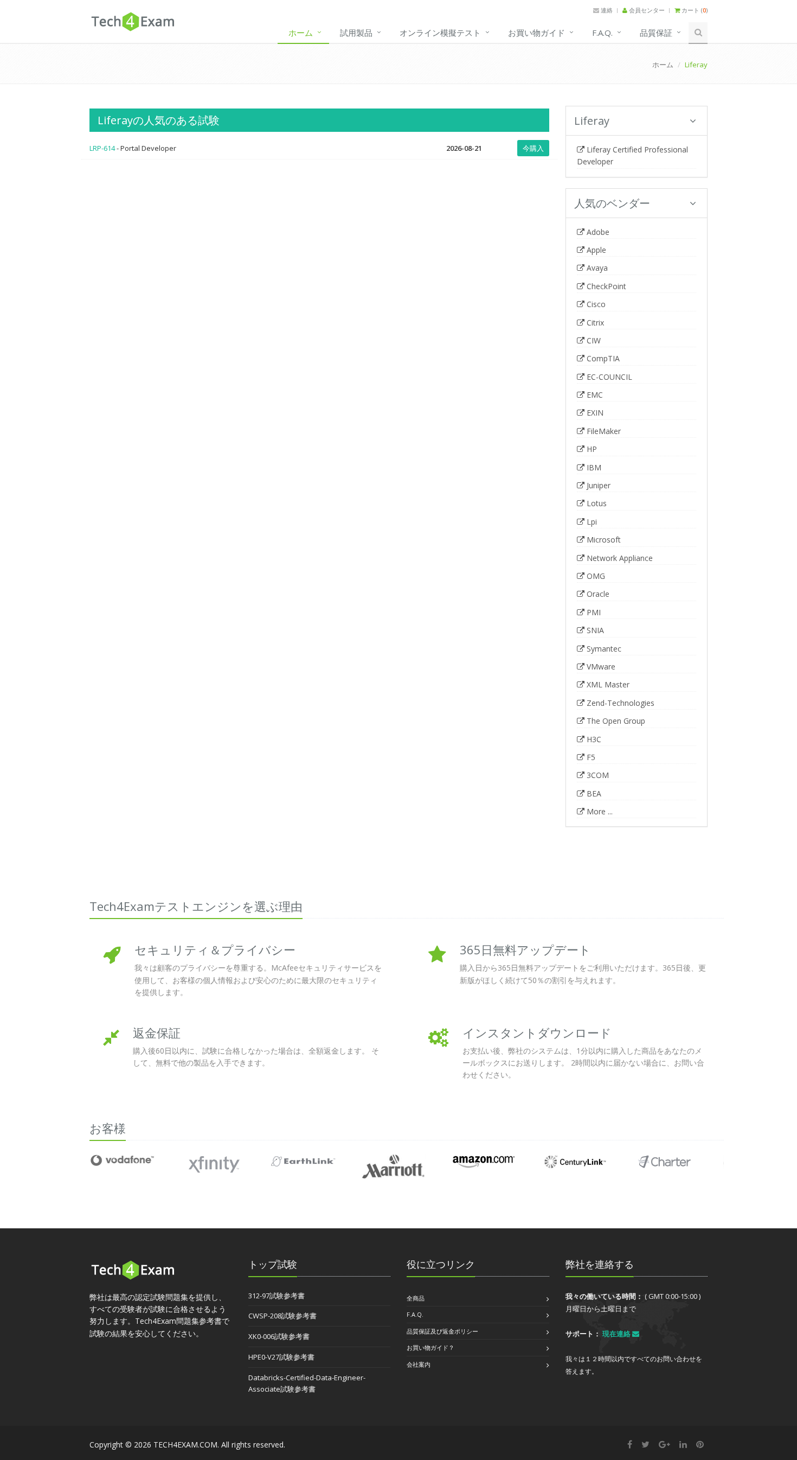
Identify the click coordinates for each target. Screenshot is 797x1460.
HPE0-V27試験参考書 (281, 1357)
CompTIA (602, 358)
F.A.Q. (602, 32)
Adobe (596, 232)
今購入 (533, 148)
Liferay (591, 120)
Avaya (596, 268)
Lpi (590, 522)
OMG (594, 576)
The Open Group (614, 721)
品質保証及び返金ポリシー (442, 1331)
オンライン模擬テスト (440, 32)
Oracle (596, 594)
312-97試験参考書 (276, 1295)
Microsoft (602, 539)
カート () (694, 10)
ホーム (300, 32)
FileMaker (602, 431)
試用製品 (356, 32)
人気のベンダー (612, 203)
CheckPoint (605, 286)
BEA (592, 793)
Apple (595, 250)
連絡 (606, 10)
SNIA (594, 630)
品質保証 (656, 32)
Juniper (597, 485)
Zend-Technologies (619, 703)
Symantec (602, 648)
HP (590, 449)
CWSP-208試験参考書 (282, 1316)
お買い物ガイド (536, 32)
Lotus (595, 503)
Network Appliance (618, 558)
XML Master (606, 684)
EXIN (593, 412)
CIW (592, 340)
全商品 (416, 1298)
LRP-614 (102, 148)
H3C (592, 739)
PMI (592, 612)
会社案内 (418, 1364)
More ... (598, 811)
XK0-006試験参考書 (279, 1336)
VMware (599, 666)
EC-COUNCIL (608, 377)
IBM (592, 467)
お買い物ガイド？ (430, 1347)
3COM (596, 775)
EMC (593, 395)
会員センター (646, 10)
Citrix (594, 322)
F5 (589, 757)
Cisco (595, 304)
